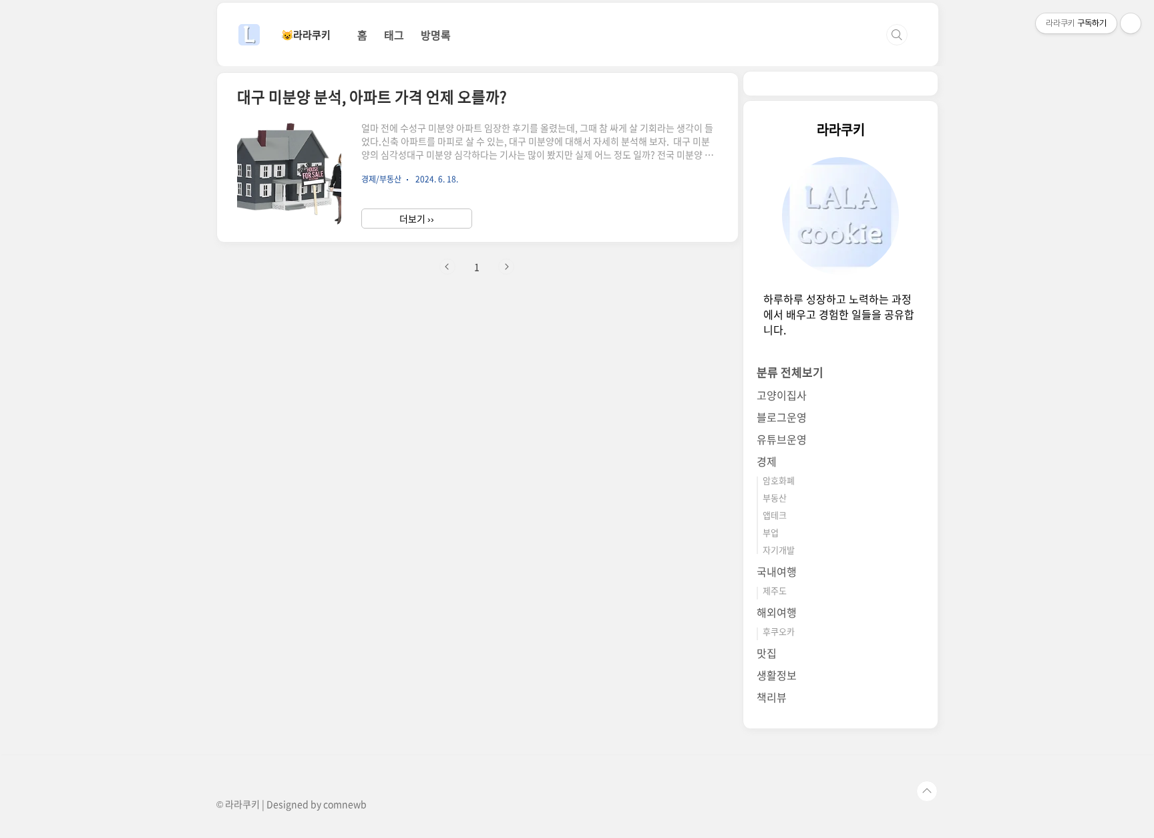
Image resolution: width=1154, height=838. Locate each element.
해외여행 (777, 612)
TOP (927, 791)
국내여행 (777, 571)
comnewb (345, 804)
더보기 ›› (416, 218)
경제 (767, 461)
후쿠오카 (779, 631)
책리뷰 (772, 697)
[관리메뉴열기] (1131, 23)
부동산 (775, 497)
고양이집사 (782, 395)
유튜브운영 (782, 439)
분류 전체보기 (790, 372)
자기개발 (779, 549)
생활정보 (777, 675)
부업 (771, 532)
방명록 (436, 35)
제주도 (775, 590)
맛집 (767, 653)
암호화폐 (779, 480)
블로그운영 (782, 417)
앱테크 (775, 515)
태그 (394, 35)
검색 (897, 35)
